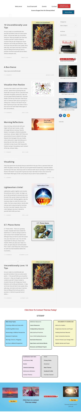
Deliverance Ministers (29, 371)
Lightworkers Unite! (13, 187)
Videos (6, 64)
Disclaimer (47, 364)
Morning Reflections (13, 122)
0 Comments (8, 57)
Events (44, 6)
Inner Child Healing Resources (38, 336)
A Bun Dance (10, 67)
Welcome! (18, 6)
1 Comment (8, 152)
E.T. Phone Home (12, 224)
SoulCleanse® (32, 6)
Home (45, 356)
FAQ (31, 360)
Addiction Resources (35, 321)
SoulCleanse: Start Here (29, 356)
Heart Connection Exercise (62, 336)
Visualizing (9, 161)
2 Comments (8, 75)
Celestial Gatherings (28, 367)
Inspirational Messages (10, 22)
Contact (54, 6)
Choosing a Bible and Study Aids (14, 325)
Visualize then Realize (14, 84)
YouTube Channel (48, 374)
